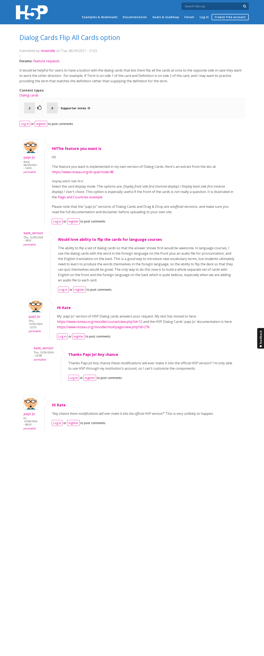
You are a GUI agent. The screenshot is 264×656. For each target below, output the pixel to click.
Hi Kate (64, 307)
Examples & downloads (99, 17)
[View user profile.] (31, 152)
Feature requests (46, 61)
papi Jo (29, 157)
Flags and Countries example (80, 197)
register (41, 124)
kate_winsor (33, 232)
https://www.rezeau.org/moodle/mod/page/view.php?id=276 (103, 327)
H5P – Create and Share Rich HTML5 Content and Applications (31, 12)
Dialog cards (29, 95)
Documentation (135, 17)
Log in (204, 17)
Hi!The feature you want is (76, 148)
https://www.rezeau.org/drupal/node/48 (82, 172)
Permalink (30, 172)
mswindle (48, 50)
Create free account (230, 17)
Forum (189, 17)
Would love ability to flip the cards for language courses (110, 239)
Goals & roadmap (165, 17)
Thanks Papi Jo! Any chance (93, 354)
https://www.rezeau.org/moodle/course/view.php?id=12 (99, 321)
